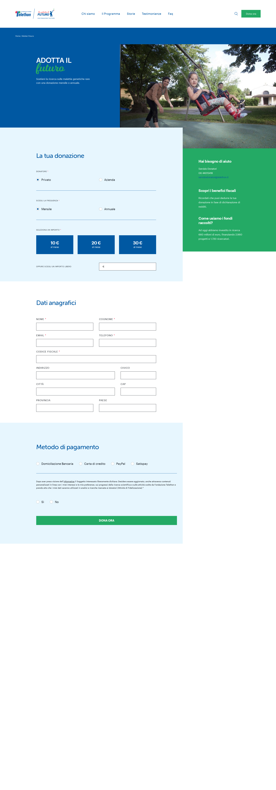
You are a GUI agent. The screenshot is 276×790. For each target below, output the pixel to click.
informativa (69, 481)
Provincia (43, 400)
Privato (46, 179)
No (57, 502)
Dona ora (251, 13)
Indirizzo (42, 367)
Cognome (107, 319)
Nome (41, 319)
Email (41, 335)
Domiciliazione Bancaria (57, 463)
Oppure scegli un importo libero (53, 266)
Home (17, 36)
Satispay (142, 463)
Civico (125, 367)
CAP (123, 384)
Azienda (109, 179)
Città (40, 384)
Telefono (107, 335)
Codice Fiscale (48, 351)
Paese (103, 400)
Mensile (46, 209)
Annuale (109, 209)
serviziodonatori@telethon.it (213, 177)
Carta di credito (94, 463)
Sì (42, 502)
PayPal (120, 463)
